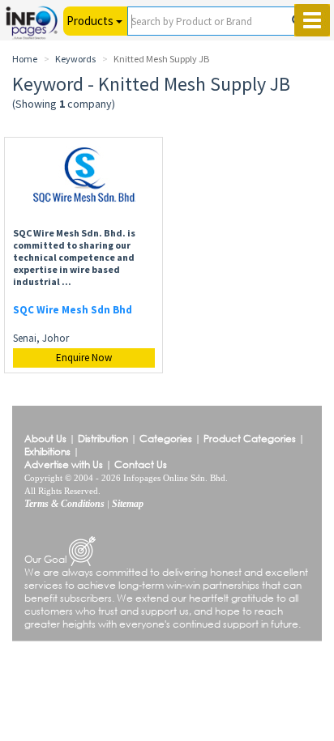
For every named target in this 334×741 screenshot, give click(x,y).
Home (24, 59)
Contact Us (140, 464)
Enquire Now (84, 357)
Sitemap (127, 503)
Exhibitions (47, 451)
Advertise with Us (63, 464)
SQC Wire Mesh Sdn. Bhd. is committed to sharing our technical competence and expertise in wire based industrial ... (74, 257)
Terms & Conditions (64, 503)
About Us (45, 438)
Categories (165, 438)
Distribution (103, 438)
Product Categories (249, 438)
